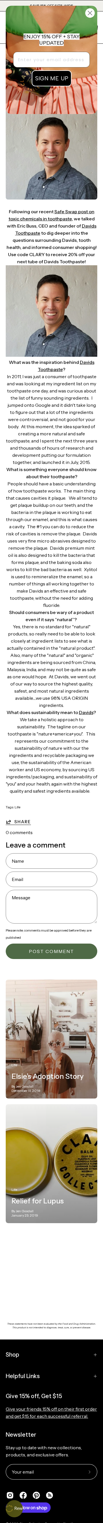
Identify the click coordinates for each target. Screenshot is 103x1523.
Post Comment (51, 951)
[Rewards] (14, 1508)
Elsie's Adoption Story (47, 1076)
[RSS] (49, 1495)
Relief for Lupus (37, 1201)
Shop (12, 1354)
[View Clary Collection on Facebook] (23, 1495)
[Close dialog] (90, 13)
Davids (86, 712)
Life (17, 807)
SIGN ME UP (51, 78)
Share (22, 821)
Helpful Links (23, 1376)
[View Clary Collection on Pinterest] (36, 1495)
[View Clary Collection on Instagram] (10, 1495)
